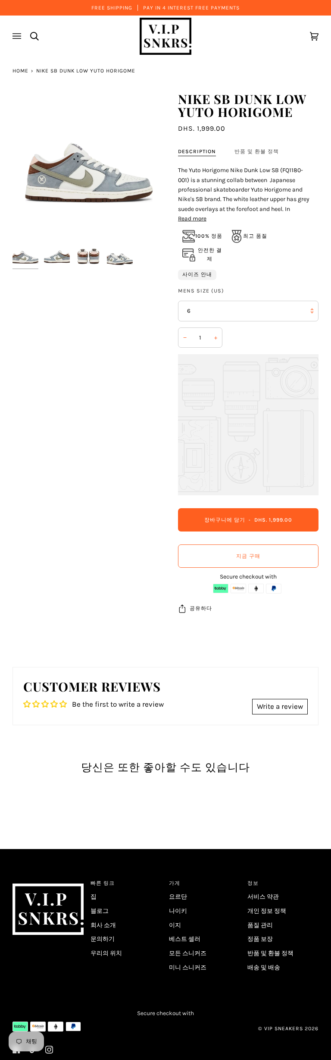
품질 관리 (260, 925)
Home (20, 71)
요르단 (178, 896)
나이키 (178, 910)
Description (197, 151)
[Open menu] (18, 36)
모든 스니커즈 (187, 953)
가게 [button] (174, 883)
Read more (192, 218)
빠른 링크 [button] (103, 883)
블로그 (100, 910)
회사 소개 (103, 925)
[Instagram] (49, 1050)
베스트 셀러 (184, 938)
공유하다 (201, 608)
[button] (48, 881)
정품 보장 (260, 938)
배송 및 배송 (263, 967)
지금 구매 (248, 556)
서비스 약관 (263, 896)
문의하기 (103, 938)
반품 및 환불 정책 (256, 151)
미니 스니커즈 (187, 967)
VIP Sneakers (283, 1028)
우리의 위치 (106, 953)
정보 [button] (253, 883)
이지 (175, 925)
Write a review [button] (280, 706)
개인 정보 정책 (266, 910)
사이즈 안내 (197, 274)
